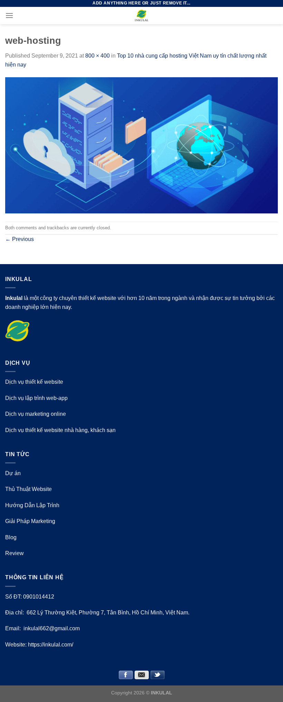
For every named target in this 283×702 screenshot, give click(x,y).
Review (14, 553)
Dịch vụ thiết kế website (34, 382)
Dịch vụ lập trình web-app (36, 398)
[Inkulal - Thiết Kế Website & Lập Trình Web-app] (141, 15)
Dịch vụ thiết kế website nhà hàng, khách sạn (60, 430)
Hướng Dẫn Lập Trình (32, 505)
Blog (11, 537)
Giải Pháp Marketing (30, 521)
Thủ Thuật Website (28, 489)
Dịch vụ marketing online (35, 414)
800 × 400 (97, 56)
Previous (19, 239)
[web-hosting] (141, 145)
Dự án (13, 473)
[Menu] (9, 15)
